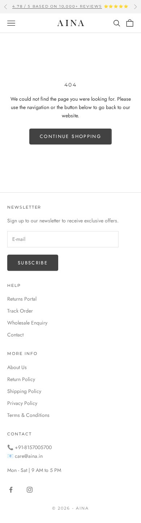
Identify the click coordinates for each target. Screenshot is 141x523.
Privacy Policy (22, 403)
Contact (15, 334)
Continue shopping (70, 136)
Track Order (20, 310)
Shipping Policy (24, 391)
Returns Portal (22, 298)
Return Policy (21, 379)
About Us (17, 367)
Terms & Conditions (28, 415)
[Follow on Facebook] (10, 489)
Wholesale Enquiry (27, 322)
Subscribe (33, 262)
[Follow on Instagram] (29, 489)
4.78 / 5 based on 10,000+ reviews (57, 6)
